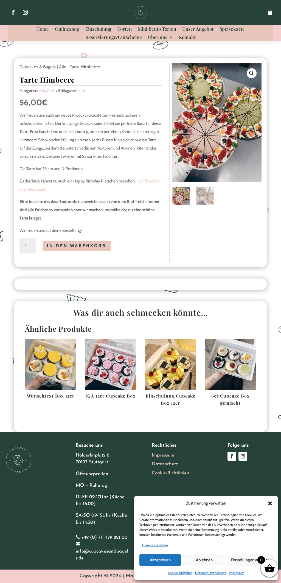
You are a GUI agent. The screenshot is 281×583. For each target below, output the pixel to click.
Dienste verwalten (155, 545)
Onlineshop (67, 29)
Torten (124, 29)
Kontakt (187, 37)
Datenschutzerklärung (210, 573)
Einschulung (98, 29)
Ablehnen (204, 559)
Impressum (236, 573)
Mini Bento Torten (157, 29)
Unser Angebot (197, 29)
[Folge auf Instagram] (25, 12)
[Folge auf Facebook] (13, 12)
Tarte (51, 90)
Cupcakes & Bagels (37, 66)
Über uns (157, 37)
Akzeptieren (160, 559)
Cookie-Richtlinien (170, 473)
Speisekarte (232, 29)
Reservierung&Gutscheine (113, 37)
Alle (62, 66)
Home (42, 29)
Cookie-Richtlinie (180, 573)
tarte (82, 90)
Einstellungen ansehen (250, 559)
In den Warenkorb (76, 245)
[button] (270, 503)
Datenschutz (165, 464)
